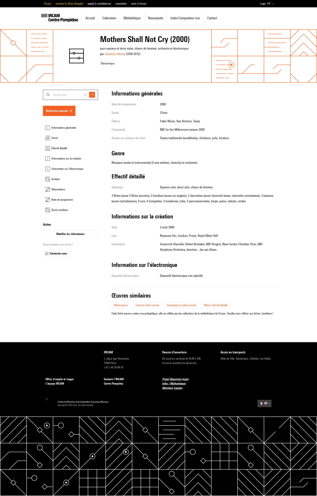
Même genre (121, 305)
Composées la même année (181, 305)
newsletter (121, 3)
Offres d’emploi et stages (59, 379)
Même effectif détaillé (215, 305)
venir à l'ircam (138, 3)
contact (212, 18)
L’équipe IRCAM (54, 383)
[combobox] (70, 95)
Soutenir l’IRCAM (114, 379)
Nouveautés (155, 18)
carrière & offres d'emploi (69, 3)
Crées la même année (147, 305)
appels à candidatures (99, 3)
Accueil (90, 18)
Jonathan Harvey (115, 54)
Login (263, 3)
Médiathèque (132, 18)
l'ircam (47, 3)
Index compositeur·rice (185, 18)
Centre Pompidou (113, 383)
